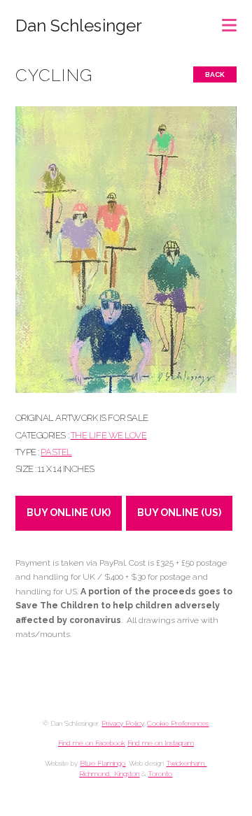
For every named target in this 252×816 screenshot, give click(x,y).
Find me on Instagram (160, 743)
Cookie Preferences (178, 723)
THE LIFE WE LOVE (109, 435)
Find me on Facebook (91, 743)
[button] (229, 20)
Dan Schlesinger (78, 25)
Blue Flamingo (102, 763)
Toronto (160, 774)
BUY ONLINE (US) (179, 512)
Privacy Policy (123, 723)
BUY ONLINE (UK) (69, 512)
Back (215, 74)
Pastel (56, 452)
